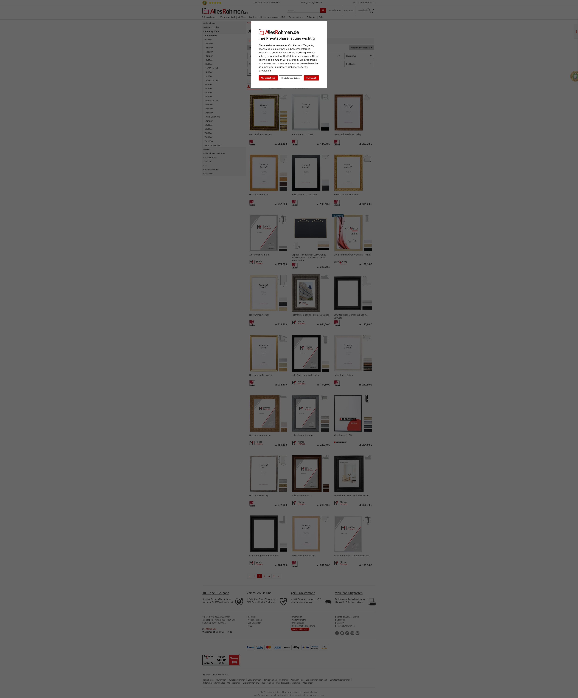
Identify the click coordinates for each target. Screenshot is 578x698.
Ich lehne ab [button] (311, 78)
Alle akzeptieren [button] (268, 78)
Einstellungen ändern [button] (290, 78)
